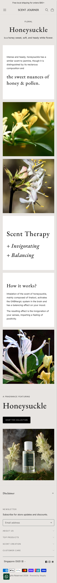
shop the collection (17, 420)
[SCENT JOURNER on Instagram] (49, 562)
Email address (12, 519)
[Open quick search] (47, 10)
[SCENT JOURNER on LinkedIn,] (53, 562)
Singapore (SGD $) (14, 561)
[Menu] (5, 10)
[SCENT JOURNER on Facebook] (46, 562)
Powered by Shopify (38, 576)
